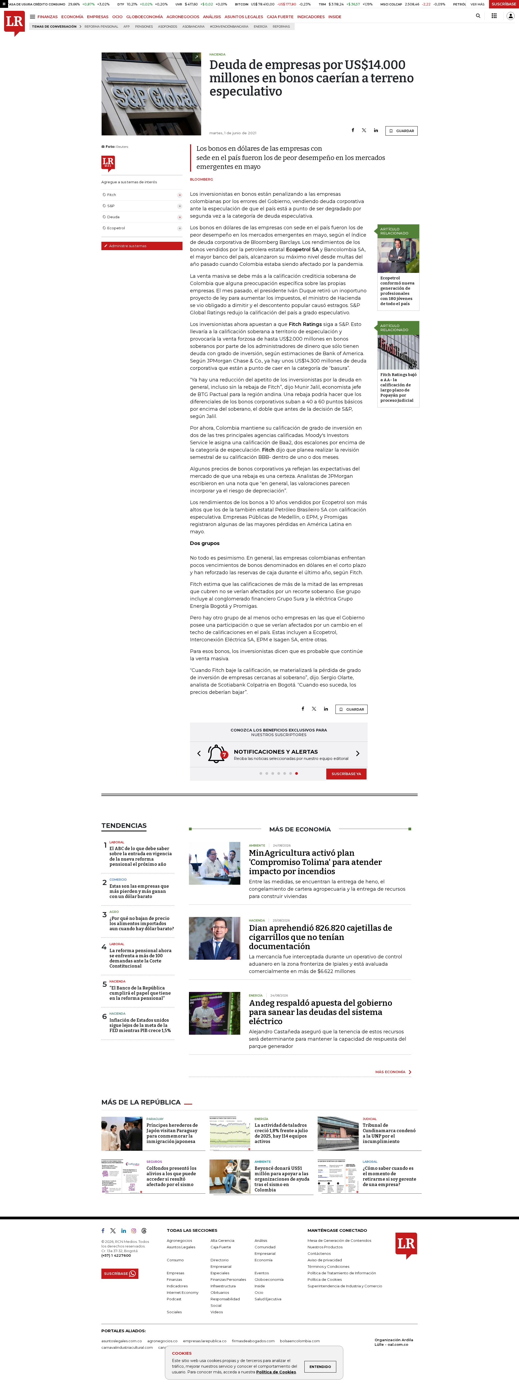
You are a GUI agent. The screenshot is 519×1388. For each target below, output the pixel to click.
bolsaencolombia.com (300, 1341)
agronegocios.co (162, 1341)
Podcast (174, 1299)
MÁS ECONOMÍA (390, 1072)
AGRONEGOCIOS (183, 16)
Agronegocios (179, 1240)
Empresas (175, 1273)
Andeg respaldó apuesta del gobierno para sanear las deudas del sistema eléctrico (320, 1012)
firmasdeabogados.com (253, 1341)
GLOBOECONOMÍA (144, 16)
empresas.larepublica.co (205, 1341)
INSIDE (334, 16)
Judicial (370, 1119)
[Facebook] (353, 130)
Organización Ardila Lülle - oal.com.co (394, 1342)
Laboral (116, 842)
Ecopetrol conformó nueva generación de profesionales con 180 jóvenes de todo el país (397, 291)
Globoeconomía (269, 1279)
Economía (263, 1260)
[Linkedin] (376, 130)
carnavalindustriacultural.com (127, 1347)
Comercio (118, 879)
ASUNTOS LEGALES (244, 16)
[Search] (478, 16)
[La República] (14, 24)
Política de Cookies (276, 1372)
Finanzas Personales (228, 1279)
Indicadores (177, 1286)
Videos (217, 1312)
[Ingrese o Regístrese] (511, 16)
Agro (114, 912)
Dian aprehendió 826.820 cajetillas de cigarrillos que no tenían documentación (320, 937)
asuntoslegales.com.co (121, 1341)
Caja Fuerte (221, 1247)
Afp (127, 26)
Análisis (261, 1240)
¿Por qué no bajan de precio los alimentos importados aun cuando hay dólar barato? (141, 923)
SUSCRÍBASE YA (346, 774)
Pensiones (144, 26)
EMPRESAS (97, 16)
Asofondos (167, 26)
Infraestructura (223, 1286)
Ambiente (263, 1162)
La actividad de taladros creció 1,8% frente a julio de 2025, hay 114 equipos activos (281, 1133)
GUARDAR (404, 131)
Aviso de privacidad (325, 1260)
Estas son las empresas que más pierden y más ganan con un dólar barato (139, 891)
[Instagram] (135, 1232)
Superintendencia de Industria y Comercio (345, 1286)
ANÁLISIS (212, 16)
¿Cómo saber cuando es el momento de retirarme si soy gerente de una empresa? (389, 1176)
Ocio (259, 1292)
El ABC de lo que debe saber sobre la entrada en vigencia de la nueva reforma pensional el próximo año (140, 856)
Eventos (262, 1273)
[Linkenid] (125, 1232)
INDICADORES (311, 16)
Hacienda (117, 981)
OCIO (117, 16)
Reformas (281, 26)
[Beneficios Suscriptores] (494, 16)
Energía (260, 26)
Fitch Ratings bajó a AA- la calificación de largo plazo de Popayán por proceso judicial (398, 387)
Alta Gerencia (222, 1240)
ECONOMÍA (72, 16)
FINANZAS (48, 16)
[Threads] (146, 1232)
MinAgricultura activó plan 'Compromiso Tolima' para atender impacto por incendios (315, 862)
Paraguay (155, 1119)
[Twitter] (364, 130)
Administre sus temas (127, 246)
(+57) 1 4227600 (116, 1255)
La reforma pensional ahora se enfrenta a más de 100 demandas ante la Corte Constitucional (140, 958)
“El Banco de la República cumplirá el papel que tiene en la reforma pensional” (140, 993)
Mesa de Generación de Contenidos (339, 1240)
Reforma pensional (101, 26)
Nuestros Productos (325, 1247)
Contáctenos (319, 1253)
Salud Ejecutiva (268, 1299)
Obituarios (220, 1292)
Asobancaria (193, 26)
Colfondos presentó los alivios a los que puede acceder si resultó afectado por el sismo (172, 1176)
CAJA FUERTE (280, 16)
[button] (197, 754)
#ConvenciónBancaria (229, 26)
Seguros (154, 1162)
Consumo (175, 1260)
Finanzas (174, 1279)
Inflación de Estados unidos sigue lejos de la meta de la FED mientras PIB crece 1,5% (140, 1025)
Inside (260, 1286)
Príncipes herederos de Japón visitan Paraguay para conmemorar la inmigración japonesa (172, 1133)
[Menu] (33, 16)
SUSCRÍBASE (504, 4)
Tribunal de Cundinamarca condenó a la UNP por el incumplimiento (389, 1133)
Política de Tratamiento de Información (342, 1273)
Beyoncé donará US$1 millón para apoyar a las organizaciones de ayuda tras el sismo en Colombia (282, 1179)
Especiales (220, 1273)
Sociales (174, 1312)
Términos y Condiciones (328, 1266)
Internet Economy (182, 1292)
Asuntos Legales (181, 1247)
